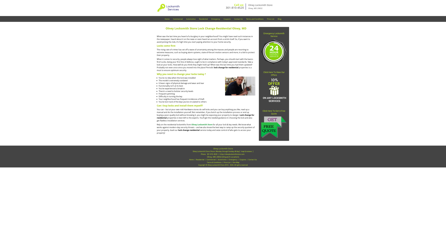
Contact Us (238, 19)
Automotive (191, 19)
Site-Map (236, 162)
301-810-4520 (235, 8)
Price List (270, 19)
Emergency (215, 19)
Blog (279, 19)
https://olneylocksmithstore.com (232, 154)
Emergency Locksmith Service (274, 34)
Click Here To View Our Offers (274, 73)
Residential (203, 19)
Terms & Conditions (214, 162)
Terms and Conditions (255, 19)
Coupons (227, 19)
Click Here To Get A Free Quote (274, 112)
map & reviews (246, 151)
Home (167, 19)
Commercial (178, 19)
